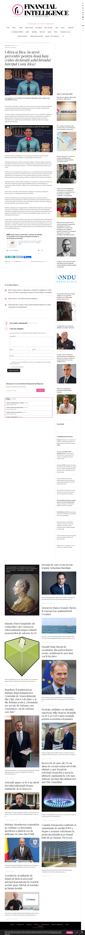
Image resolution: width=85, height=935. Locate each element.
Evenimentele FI (50, 23)
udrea (29, 261)
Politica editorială (45, 924)
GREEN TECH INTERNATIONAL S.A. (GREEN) (18, 402)
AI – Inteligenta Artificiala (17, 32)
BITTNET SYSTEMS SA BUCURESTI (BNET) (17, 407)
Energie (63, 27)
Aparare (49, 32)
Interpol (26, 261)
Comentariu (13, 336)
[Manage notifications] (82, 932)
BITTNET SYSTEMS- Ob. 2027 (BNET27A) (17, 412)
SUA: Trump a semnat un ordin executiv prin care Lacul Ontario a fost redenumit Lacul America (66, 127)
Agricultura (34, 32)
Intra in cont (41, 23)
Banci (57, 27)
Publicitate (40, 926)
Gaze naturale (51, 820)
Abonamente (29, 924)
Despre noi (12, 924)
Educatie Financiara (22, 36)
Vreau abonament (31, 23)
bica (22, 261)
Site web (12, 355)
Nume (11, 349)
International (39, 27)
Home (8, 27)
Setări (77, 932)
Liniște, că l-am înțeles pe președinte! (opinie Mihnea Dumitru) (64, 390)
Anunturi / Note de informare (52, 36)
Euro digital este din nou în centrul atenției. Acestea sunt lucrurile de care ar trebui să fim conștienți (66, 492)
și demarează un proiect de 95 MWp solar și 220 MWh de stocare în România (66, 513)
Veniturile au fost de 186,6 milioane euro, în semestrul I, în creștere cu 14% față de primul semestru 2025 (65, 455)
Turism (55, 32)
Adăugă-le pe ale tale (33, 323)
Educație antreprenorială (37, 36)
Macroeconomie (29, 27)
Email (34, 349)
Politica (21, 27)
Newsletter (36, 924)
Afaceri (14, 27)
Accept (69, 932)
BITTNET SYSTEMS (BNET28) (15, 417)
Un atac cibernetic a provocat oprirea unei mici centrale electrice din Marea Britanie (66, 537)
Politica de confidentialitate (57, 924)
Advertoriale (14, 619)
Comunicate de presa (65, 32)
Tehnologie (71, 27)
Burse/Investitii (48, 27)
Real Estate (42, 32)
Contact (67, 924)
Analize (27, 32)
